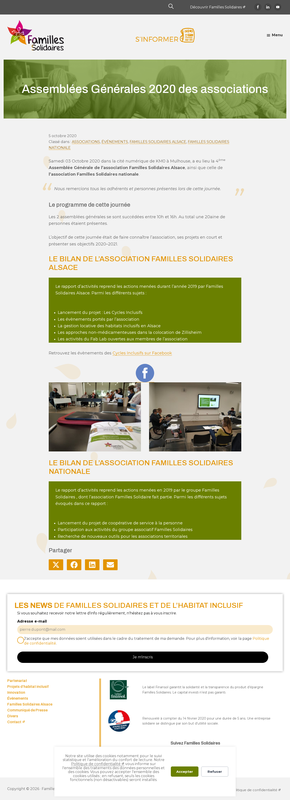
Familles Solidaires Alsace (158, 142)
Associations (86, 142)
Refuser (215, 771)
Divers (12, 716)
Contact (14, 722)
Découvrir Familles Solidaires (216, 7)
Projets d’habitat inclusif (28, 686)
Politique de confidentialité (96, 764)
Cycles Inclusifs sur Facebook (142, 353)
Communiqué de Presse (27, 710)
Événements (115, 142)
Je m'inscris (143, 657)
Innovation (16, 692)
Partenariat (17, 681)
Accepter (184, 771)
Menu (277, 35)
